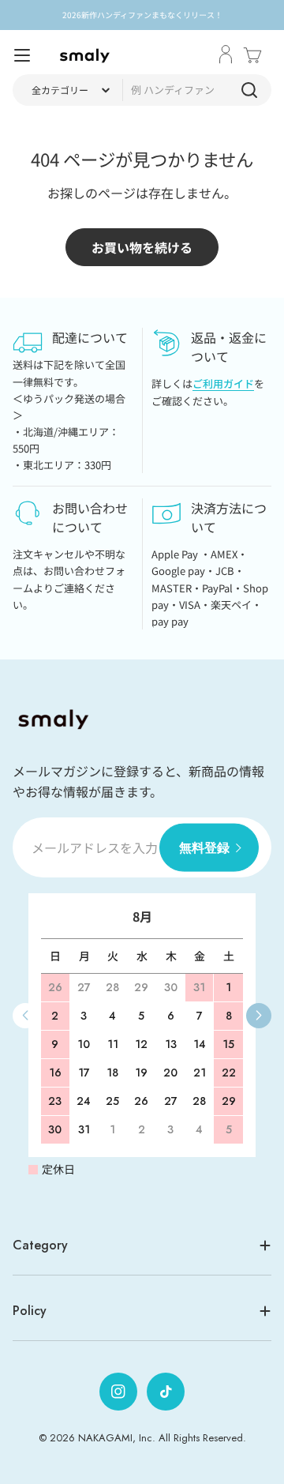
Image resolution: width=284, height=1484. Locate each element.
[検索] (249, 90)
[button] (258, 1015)
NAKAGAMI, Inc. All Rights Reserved (160, 1437)
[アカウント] (225, 55)
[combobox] (142, 90)
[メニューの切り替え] (22, 55)
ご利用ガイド (223, 383)
